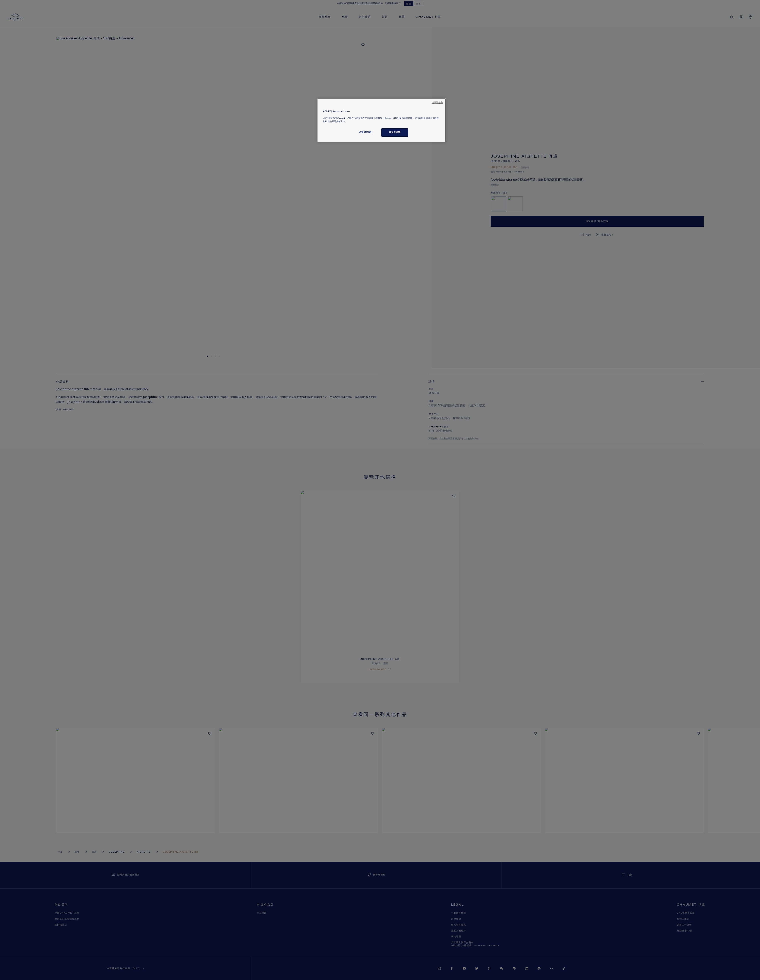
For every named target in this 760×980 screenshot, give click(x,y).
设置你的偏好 (365, 132)
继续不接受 (437, 103)
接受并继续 (395, 132)
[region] (381, 120)
